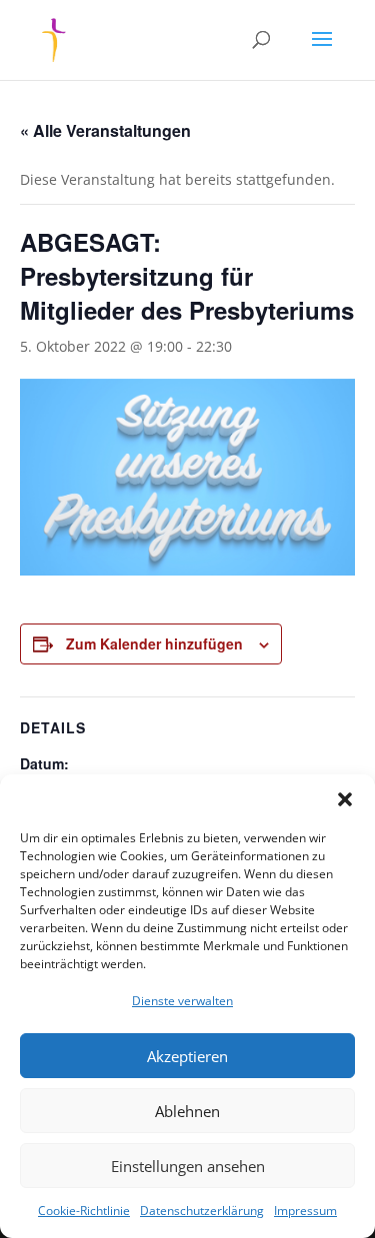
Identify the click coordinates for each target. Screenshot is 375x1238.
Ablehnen (187, 1111)
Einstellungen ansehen (188, 1166)
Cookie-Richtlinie (84, 1210)
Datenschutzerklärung (202, 1210)
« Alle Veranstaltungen (105, 130)
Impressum (305, 1210)
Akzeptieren (187, 1056)
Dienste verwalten (182, 1000)
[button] (345, 799)
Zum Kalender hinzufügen (154, 643)
